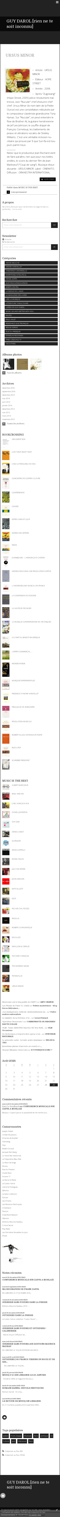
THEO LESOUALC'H (13, 339)
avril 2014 (6, 402)
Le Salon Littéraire (9, 1194)
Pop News (6, 1229)
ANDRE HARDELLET (14, 267)
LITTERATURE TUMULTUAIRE (17, 303)
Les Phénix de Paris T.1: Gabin (15, 1006)
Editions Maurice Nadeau (12, 1222)
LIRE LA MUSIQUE (13, 299)
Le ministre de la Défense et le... (16, 1018)
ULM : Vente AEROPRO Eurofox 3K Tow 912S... (23, 1028)
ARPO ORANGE (47, 1002)
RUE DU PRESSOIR (13, 331)
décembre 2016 (8, 388)
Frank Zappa (16, 1436)
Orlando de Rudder (10, 1138)
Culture (6, 1441)
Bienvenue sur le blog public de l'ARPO (19, 1002)
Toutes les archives (15, 423)
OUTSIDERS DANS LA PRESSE (17, 1315)
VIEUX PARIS (11, 343)
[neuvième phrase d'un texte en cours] (19, 1046)
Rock (31, 1441)
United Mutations (9, 1134)
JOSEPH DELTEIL (12, 287)
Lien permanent (19, 192)
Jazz (13, 1441)
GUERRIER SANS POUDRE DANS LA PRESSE (24, 1302)
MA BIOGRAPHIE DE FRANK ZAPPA (20, 1289)
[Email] (4, 1417)
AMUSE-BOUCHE (12, 263)
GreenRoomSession (10, 1215)
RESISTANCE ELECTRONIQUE (17, 323)
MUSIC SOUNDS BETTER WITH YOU (20, 311)
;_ (41, 1046)
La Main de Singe (9, 1162)
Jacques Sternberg (9, 1152)
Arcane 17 (6, 1176)
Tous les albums (14, 372)
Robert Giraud (8, 1148)
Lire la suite (17, 209)
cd (51, 1436)
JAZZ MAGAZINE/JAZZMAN (17, 283)
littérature (22, 1441)
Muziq (5, 1166)
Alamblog (6, 1141)
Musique (27, 1436)
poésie (5, 1436)
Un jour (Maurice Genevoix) (15, 1050)
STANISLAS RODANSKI (14, 335)
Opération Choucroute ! (12, 1022)
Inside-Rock (7, 1173)
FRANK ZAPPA (11, 279)
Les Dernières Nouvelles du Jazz (15, 1232)
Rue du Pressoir (8, 1169)
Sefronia (5, 1190)
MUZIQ (9, 315)
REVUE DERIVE (12, 327)
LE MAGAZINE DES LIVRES (16, 295)
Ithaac (4, 1235)
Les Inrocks (6, 1201)
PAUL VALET (11, 319)
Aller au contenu (9, 2)
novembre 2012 (8, 419)
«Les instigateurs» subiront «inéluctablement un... (24, 1012)
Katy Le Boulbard (10, 1106)
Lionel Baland (41, 1018)
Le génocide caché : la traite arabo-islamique (22, 1040)
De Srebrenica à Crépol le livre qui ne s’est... (22, 1034)
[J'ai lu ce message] (57, 1509)
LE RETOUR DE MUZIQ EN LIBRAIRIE (21, 1401)
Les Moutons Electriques (12, 1204)
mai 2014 (6, 398)
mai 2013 (6, 412)
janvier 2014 (7, 405)
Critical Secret (7, 1225)
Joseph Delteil (7, 1131)
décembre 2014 (8, 395)
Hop (4, 1145)
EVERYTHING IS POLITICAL (16, 275)
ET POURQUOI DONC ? (41, 1050)
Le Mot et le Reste (9, 1180)
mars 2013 (6, 416)
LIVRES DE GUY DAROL (15, 307)
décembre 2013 (8, 409)
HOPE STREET (49, 179)
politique (44, 1436)
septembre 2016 (8, 391)
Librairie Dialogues (10, 1187)
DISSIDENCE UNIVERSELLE (16, 271)
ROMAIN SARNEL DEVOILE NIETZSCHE (23, 1388)
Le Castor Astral (8, 1183)
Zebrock (5, 1218)
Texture (5, 1211)
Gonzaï (5, 1197)
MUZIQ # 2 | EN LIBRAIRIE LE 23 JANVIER (24, 1375)
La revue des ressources (11, 1155)
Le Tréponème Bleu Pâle (11, 1159)
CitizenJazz (6, 1208)
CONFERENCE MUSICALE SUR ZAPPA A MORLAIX (28, 1280)
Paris (36, 1436)
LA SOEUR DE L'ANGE (14, 291)
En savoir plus (35, 1514)
